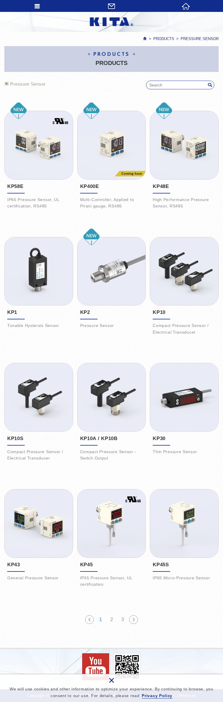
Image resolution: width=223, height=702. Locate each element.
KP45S (184, 537)
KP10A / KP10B (111, 411)
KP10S (38, 411)
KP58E (38, 159)
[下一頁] (133, 619)
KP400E (111, 159)
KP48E (184, 159)
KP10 (184, 285)
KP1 (38, 285)
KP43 (38, 537)
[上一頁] (89, 619)
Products (163, 39)
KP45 (111, 537)
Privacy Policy (157, 695)
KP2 (111, 285)
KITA (111, 22)
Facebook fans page (95, 666)
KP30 (184, 411)
